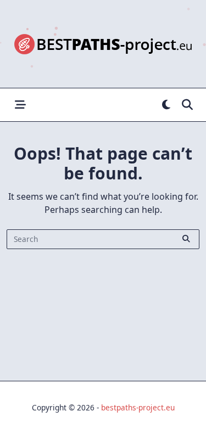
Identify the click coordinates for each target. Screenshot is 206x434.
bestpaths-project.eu (138, 407)
